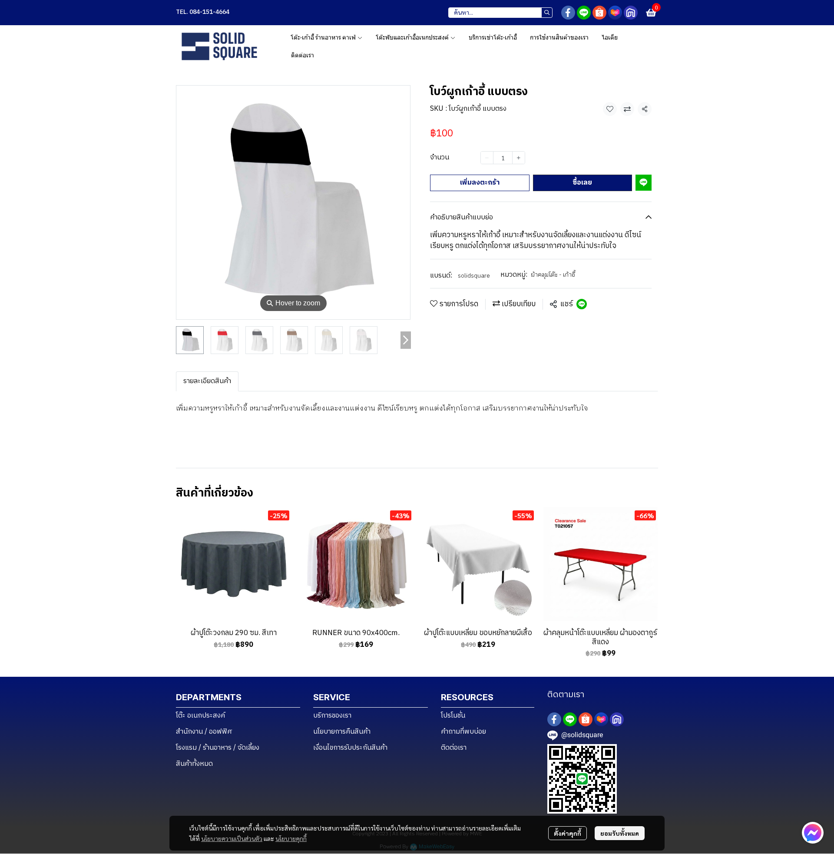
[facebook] (568, 13)
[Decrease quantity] (487, 158)
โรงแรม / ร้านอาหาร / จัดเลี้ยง (217, 748)
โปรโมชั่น (453, 716)
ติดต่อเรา (454, 748)
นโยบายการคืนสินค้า (342, 732)
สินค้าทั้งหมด (194, 764)
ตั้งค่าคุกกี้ (567, 833)
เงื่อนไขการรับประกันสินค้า (350, 748)
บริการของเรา (332, 716)
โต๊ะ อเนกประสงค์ (200, 716)
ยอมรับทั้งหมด (619, 833)
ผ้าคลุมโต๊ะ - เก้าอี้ (553, 274)
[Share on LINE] (581, 304)
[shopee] (599, 13)
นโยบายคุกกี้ (291, 838)
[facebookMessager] (812, 832)
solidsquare (474, 275)
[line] (584, 13)
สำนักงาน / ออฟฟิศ (204, 732)
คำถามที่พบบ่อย (463, 732)
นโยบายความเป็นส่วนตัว (231, 838)
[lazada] (615, 13)
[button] (500, 12)
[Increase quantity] (519, 158)
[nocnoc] (631, 13)
